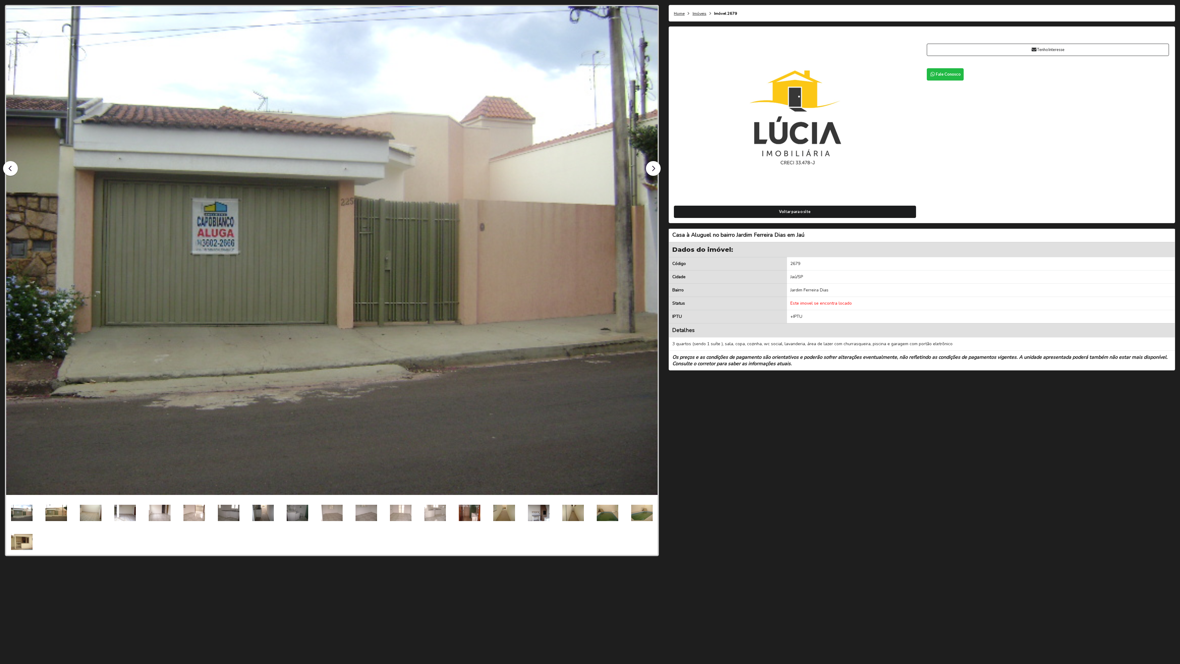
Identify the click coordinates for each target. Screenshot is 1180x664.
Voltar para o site (795, 211)
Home (679, 14)
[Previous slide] (10, 168)
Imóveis (699, 14)
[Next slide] (653, 168)
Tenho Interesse (1050, 49)
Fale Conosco (948, 74)
